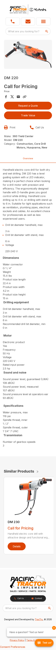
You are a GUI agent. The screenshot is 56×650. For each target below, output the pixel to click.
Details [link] (17, 546)
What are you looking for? (23, 31)
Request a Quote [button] (28, 105)
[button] (13, 21)
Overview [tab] (28, 158)
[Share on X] (12, 97)
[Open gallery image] (28, 54)
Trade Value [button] (28, 115)
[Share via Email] (18, 97)
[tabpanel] (28, 55)
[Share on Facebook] (6, 97)
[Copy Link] (24, 97)
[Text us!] (44, 643)
